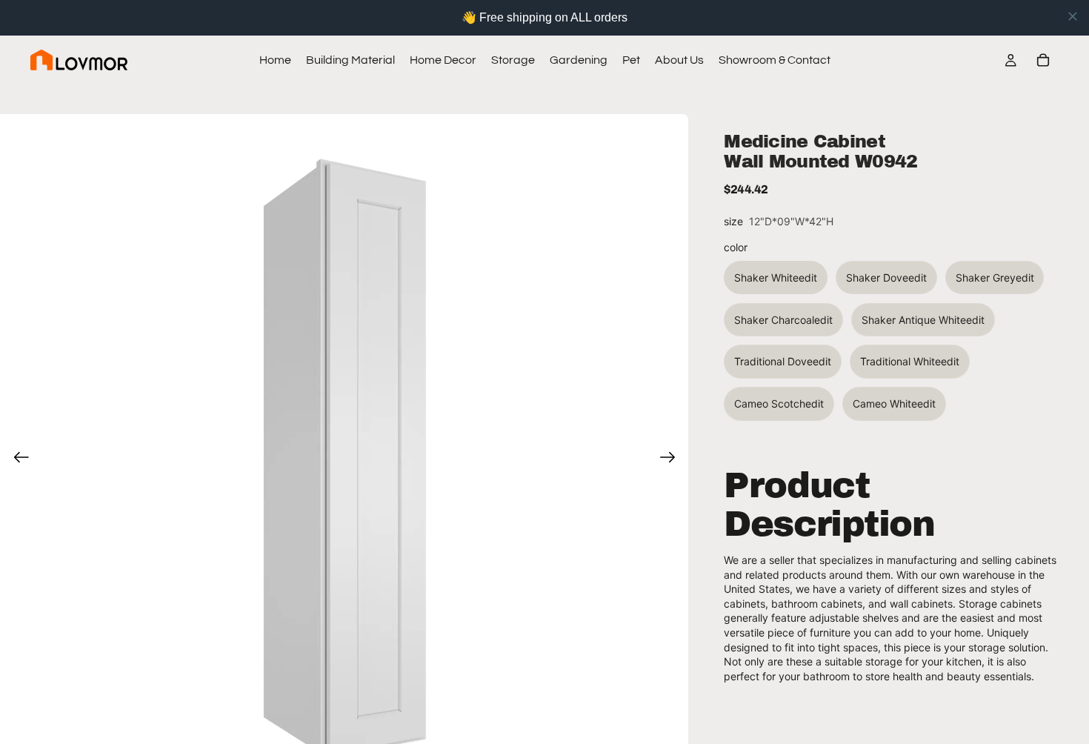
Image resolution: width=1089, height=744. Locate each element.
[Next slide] (672, 458)
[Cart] (1043, 60)
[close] (1072, 16)
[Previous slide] (16, 458)
